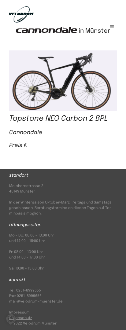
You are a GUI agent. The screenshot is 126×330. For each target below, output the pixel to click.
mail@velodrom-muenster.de (36, 301)
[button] (11, 319)
